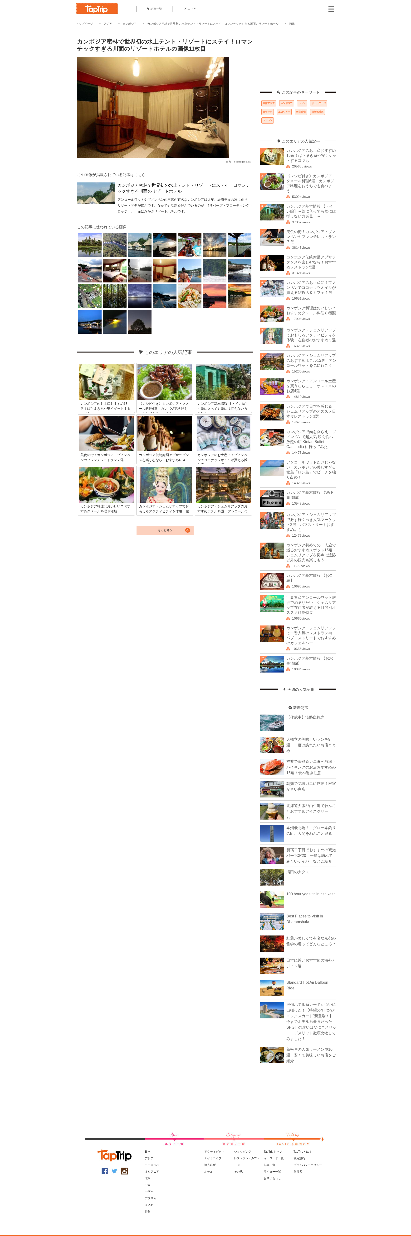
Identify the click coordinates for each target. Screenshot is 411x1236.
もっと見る (165, 530)
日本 (148, 1151)
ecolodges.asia (242, 161)
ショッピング (242, 1151)
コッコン (267, 120)
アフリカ (150, 1198)
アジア (107, 23)
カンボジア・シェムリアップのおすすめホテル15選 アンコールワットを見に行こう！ (311, 360)
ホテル (208, 1171)
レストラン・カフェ (247, 1158)
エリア (191, 8)
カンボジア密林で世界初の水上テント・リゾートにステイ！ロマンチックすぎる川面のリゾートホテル (213, 23)
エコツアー (284, 111)
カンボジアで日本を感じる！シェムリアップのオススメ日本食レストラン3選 (311, 411)
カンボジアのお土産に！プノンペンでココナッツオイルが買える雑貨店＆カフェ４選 (311, 288)
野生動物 (301, 111)
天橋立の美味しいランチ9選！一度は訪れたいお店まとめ (311, 745)
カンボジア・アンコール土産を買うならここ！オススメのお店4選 (311, 386)
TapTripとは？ (303, 1151)
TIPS (237, 1165)
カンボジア (129, 23)
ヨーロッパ (152, 1165)
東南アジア (269, 103)
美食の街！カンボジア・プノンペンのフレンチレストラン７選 (311, 237)
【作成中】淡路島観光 (305, 717)
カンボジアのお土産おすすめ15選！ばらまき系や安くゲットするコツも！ (311, 155)
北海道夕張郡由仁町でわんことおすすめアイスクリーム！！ (311, 811)
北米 (148, 1178)
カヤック (267, 111)
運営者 (298, 1171)
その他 (238, 1171)
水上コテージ (319, 103)
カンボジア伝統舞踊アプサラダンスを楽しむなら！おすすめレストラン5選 (311, 262)
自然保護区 (317, 111)
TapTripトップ (273, 1151)
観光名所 (210, 1165)
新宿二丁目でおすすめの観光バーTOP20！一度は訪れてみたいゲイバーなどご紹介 (311, 855)
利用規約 (299, 1158)
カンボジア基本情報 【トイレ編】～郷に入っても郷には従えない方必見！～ (311, 211)
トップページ (84, 23)
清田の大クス (297, 872)
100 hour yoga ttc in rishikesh (311, 894)
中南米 (149, 1191)
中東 (148, 1185)
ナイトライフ (212, 1158)
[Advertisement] (298, 60)
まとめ (149, 1205)
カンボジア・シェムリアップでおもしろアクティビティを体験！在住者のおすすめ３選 (311, 335)
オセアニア (152, 1171)
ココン (302, 103)
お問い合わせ (272, 1178)
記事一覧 (156, 8)
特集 (148, 1211)
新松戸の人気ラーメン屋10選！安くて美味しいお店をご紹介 (311, 1055)
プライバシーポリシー (308, 1165)
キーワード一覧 (274, 1158)
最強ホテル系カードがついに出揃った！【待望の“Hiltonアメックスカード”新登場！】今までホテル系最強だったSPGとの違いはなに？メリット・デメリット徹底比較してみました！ (311, 1021)
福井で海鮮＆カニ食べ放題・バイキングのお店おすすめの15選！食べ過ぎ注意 (311, 767)
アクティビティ (214, 1151)
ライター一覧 (272, 1171)
